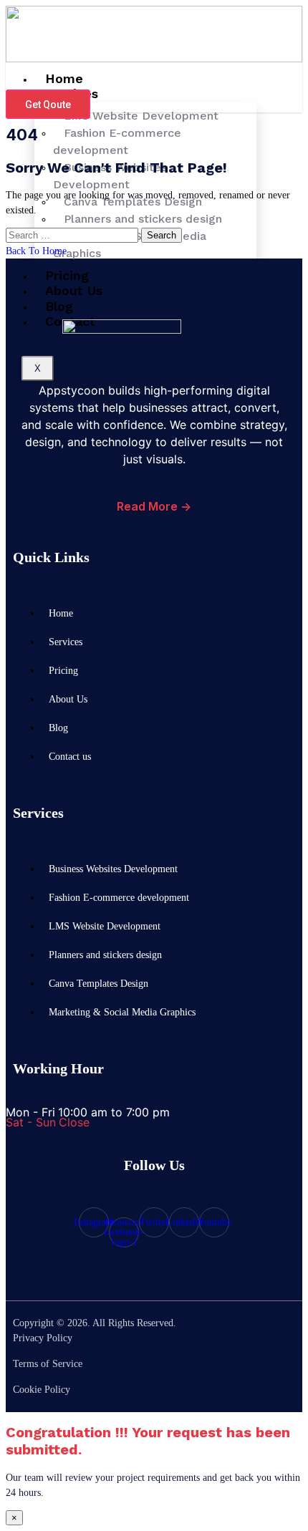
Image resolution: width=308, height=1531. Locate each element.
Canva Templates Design (98, 983)
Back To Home (36, 250)
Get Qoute (48, 104)
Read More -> (154, 506)
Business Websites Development (110, 175)
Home (61, 613)
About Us (73, 290)
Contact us (70, 756)
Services (65, 641)
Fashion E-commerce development (117, 141)
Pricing (63, 670)
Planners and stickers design (105, 954)
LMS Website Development (104, 926)
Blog (58, 727)
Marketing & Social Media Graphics (129, 244)
